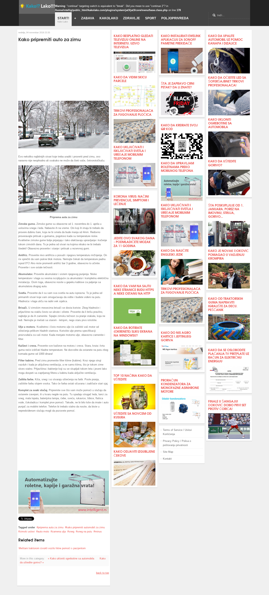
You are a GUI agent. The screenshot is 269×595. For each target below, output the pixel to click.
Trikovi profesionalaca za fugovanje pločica (133, 112)
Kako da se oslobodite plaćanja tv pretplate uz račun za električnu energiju (228, 355)
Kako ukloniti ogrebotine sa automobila (220, 123)
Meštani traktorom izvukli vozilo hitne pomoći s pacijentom (52, 548)
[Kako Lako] (37, 5)
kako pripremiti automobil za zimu (85, 527)
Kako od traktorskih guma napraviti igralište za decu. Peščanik (225, 304)
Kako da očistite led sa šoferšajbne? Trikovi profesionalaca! (227, 81)
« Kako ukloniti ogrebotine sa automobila (71, 558)
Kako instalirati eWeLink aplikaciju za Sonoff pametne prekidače (181, 39)
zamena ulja (59, 531)
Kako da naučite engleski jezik (175, 252)
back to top (102, 572)
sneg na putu (84, 531)
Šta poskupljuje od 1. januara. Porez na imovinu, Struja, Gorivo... (225, 211)
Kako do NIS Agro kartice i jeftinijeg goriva (176, 336)
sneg (71, 531)
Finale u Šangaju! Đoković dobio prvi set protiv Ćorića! (227, 405)
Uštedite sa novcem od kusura (132, 415)
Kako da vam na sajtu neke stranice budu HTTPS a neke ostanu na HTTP (134, 289)
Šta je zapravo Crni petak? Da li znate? (177, 85)
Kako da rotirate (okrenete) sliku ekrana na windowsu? (133, 331)
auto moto (43, 531)
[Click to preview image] (63, 147)
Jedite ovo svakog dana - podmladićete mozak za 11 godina (134, 241)
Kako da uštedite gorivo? (222, 162)
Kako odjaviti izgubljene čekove (134, 453)
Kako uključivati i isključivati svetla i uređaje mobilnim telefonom (130, 152)
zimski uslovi (27, 531)
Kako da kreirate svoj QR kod (179, 126)
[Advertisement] (64, 71)
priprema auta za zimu (50, 527)
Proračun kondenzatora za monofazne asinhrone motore (180, 386)
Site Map (168, 451)
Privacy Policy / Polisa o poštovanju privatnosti (177, 443)
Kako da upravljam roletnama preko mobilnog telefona (177, 166)
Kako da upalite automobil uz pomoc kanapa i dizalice (225, 39)
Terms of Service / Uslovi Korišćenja (177, 432)
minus (98, 531)
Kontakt (167, 458)
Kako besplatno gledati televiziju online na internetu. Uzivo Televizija (133, 41)
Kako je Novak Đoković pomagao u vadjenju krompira (228, 254)
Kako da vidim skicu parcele (130, 78)
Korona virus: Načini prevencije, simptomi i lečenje (131, 200)
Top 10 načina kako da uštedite (133, 377)
